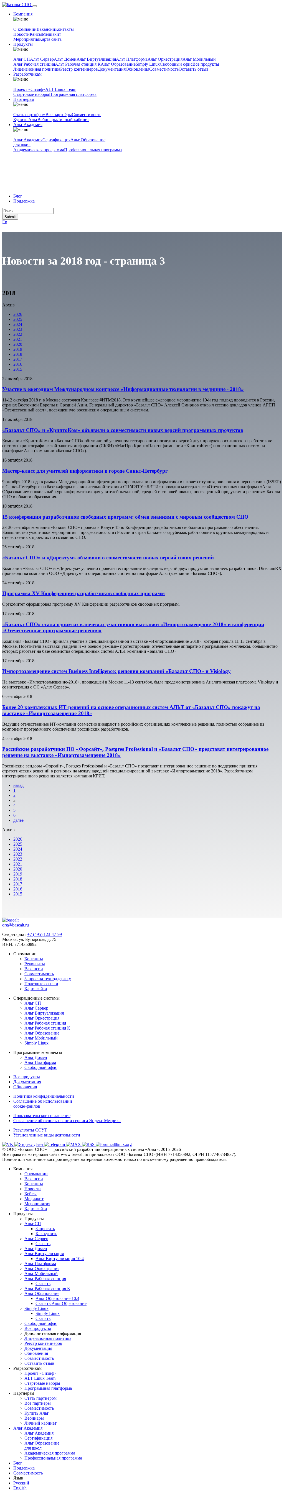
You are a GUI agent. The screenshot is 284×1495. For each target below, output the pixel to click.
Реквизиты (34, 963)
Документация (112, 69)
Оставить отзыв (194, 69)
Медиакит (51, 34)
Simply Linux (148, 64)
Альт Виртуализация (96, 59)
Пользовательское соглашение (41, 1115)
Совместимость (164, 69)
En (4, 222)
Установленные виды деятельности (46, 1135)
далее (18, 820)
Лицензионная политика (36, 69)
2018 (17, 354)
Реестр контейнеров (79, 69)
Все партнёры (58, 114)
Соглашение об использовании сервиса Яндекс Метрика (67, 1120)
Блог (17, 196)
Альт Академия (27, 124)
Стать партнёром (29, 114)
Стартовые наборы (31, 94)
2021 (17, 339)
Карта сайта (50, 39)
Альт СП (21, 59)
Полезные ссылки (41, 983)
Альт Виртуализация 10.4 (60, 1258)
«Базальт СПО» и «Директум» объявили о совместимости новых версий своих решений (108, 557)
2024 (17, 324)
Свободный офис (176, 64)
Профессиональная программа (93, 149)
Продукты (23, 44)
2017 (17, 359)
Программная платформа (73, 94)
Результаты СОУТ (30, 1130)
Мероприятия (26, 39)
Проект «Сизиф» (29, 89)
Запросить (45, 1228)
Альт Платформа (132, 59)
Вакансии (46, 29)
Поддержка (24, 201)
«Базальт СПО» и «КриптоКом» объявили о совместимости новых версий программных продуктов (122, 430)
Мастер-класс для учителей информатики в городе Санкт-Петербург (85, 471)
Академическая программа (38, 149)
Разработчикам (27, 74)
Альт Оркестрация (165, 59)
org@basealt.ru (15, 925)
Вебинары (47, 119)
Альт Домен (65, 59)
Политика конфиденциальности (43, 1096)
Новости (21, 34)
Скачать (43, 1243)
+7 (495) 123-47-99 (44, 934)
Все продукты (205, 64)
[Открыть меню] (34, 6)
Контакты (64, 29)
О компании (25, 29)
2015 (17, 369)
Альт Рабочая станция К (78, 64)
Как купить (46, 1233)
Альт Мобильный (199, 59)
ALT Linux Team (60, 89)
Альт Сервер (42, 59)
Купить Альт (25, 119)
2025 (17, 319)
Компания (22, 14)
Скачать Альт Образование (61, 1303)
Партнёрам (23, 99)
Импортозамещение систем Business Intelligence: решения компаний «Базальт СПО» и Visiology (116, 671)
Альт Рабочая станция (34, 64)
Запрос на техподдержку (47, 978)
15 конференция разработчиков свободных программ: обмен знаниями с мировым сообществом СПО (125, 517)
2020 (17, 344)
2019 (17, 349)
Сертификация (56, 139)
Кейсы (36, 34)
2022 (17, 334)
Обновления (137, 69)
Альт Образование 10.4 (57, 1298)
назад (18, 785)
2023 (17, 329)
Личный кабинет (73, 119)
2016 (17, 364)
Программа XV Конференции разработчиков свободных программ (83, 593)
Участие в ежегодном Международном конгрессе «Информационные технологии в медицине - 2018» (123, 389)
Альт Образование (118, 64)
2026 (17, 314)
